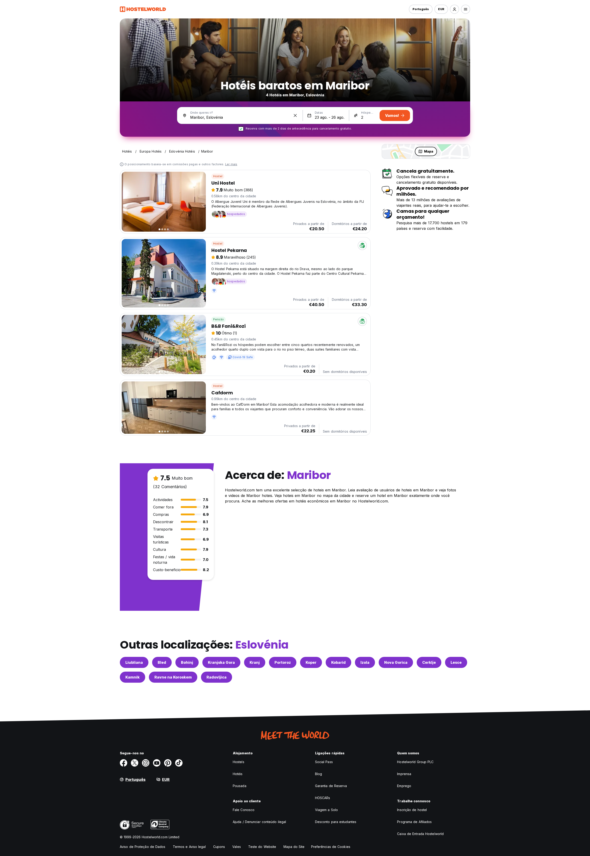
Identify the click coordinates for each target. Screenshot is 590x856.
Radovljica (216, 677)
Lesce (456, 662)
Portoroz (282, 662)
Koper (311, 662)
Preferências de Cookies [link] (330, 847)
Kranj (255, 662)
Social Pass (324, 762)
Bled (162, 662)
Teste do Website (262, 847)
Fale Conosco (243, 810)
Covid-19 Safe (243, 357)
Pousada (239, 786)
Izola (364, 662)
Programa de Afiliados (414, 822)
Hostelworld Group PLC (415, 762)
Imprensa (404, 774)
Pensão (218, 319)
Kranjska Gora (221, 662)
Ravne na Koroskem (173, 677)
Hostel (217, 176)
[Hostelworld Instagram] (145, 763)
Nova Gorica (395, 662)
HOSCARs (322, 798)
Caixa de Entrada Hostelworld (420, 834)
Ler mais (231, 164)
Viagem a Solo (326, 810)
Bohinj (187, 662)
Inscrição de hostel (412, 810)
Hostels (238, 762)
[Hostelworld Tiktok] (179, 763)
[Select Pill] (454, 9)
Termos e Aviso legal (189, 847)
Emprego (404, 786)
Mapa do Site (293, 847)
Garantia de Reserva (331, 786)
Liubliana (134, 662)
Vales (236, 847)
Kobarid (338, 662)
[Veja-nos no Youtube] (156, 763)
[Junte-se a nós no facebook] (123, 763)
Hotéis (238, 774)
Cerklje (429, 662)
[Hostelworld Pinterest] (167, 763)
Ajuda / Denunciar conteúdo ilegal (259, 822)
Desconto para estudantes (335, 822)
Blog (318, 774)
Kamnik (132, 677)
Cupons (219, 847)
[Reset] (295, 115)
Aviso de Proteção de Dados (142, 847)
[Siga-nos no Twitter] (134, 763)
